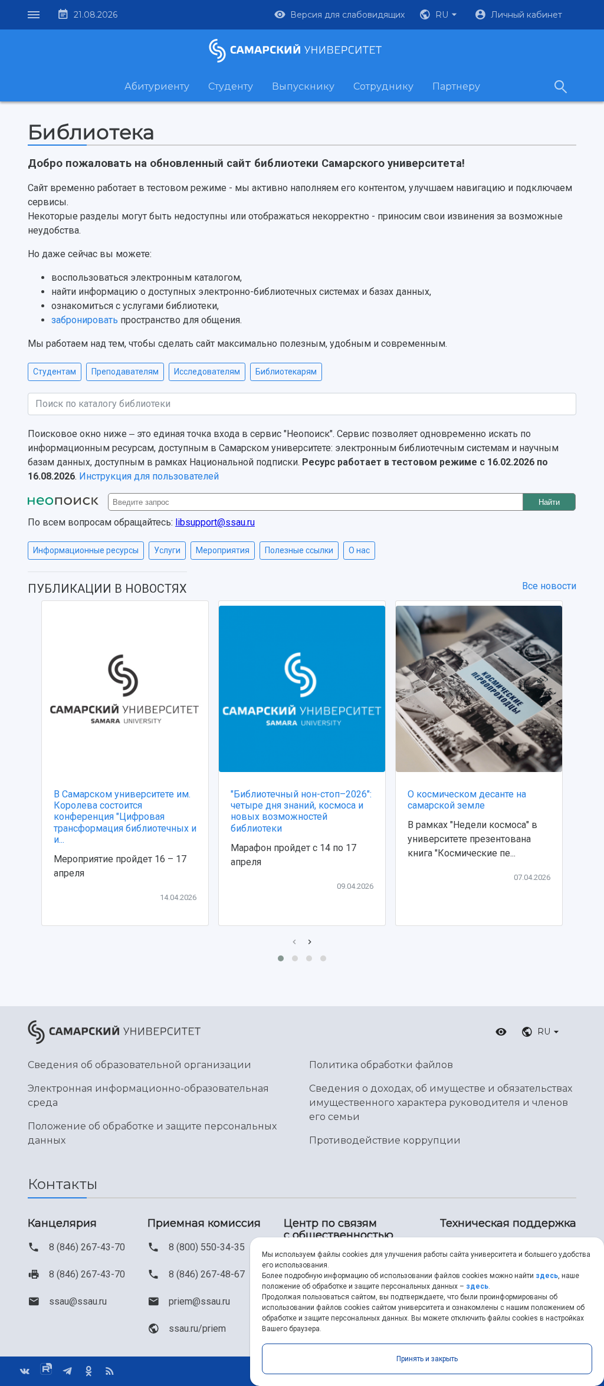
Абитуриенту (156, 86)
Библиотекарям (286, 371)
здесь (547, 1276)
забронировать (84, 320)
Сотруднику (383, 86)
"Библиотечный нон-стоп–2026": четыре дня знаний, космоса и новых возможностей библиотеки (301, 811)
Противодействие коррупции (385, 1140)
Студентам (54, 371)
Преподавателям (125, 371)
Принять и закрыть (427, 1359)
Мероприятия (223, 550)
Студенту (230, 86)
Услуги (167, 550)
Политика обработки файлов (381, 1064)
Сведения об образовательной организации (139, 1064)
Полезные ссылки (299, 550)
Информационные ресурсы (86, 550)
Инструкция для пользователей (149, 476)
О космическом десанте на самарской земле (467, 800)
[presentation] (294, 942)
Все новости (549, 586)
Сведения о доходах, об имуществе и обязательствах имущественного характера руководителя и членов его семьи (440, 1102)
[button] (439, 15)
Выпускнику (303, 86)
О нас (359, 550)
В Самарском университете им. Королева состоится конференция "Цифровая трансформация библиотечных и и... (125, 817)
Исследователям (207, 371)
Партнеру (456, 86)
